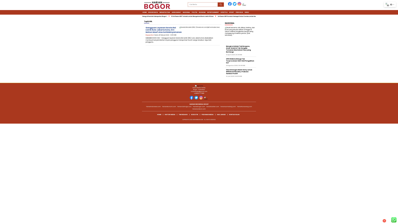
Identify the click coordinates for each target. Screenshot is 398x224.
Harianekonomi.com (169, 107)
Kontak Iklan (234, 115)
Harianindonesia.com (153, 107)
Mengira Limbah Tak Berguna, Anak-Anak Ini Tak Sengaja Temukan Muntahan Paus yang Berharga (238, 49)
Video (247, 12)
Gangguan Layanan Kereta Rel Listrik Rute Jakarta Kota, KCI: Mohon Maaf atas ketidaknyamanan (164, 29)
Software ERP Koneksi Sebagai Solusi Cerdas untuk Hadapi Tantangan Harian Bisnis (242, 16)
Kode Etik (194, 115)
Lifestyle (224, 12)
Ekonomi (202, 12)
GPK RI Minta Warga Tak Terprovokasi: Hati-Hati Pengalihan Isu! (240, 61)
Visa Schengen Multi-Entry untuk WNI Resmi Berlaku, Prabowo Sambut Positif (239, 72)
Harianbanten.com (212, 107)
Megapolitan (165, 12)
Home (145, 12)
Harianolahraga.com (184, 107)
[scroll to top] (384, 221)
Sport (231, 12)
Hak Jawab (221, 115)
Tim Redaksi (183, 115)
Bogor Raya (153, 12)
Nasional (186, 12)
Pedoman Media (208, 115)
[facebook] (230, 5)
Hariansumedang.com (228, 107)
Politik (194, 12)
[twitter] (235, 5)
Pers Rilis (239, 12)
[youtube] (244, 5)
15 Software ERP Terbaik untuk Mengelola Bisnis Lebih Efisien (187, 16)
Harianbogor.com (199, 107)
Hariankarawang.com (244, 107)
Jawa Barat (176, 12)
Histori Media (170, 115)
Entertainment (213, 12)
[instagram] (240, 5)
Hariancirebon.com (199, 109)
